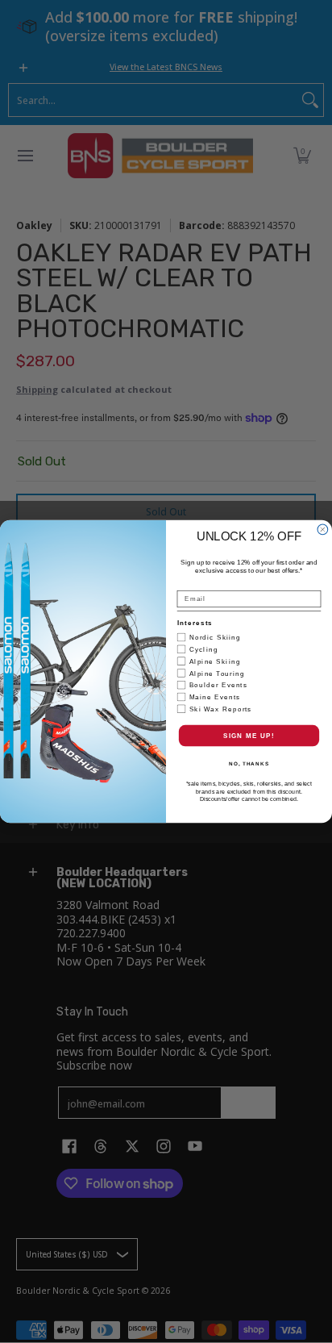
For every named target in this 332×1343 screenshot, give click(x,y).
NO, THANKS (249, 763)
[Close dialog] (322, 529)
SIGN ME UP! (249, 735)
